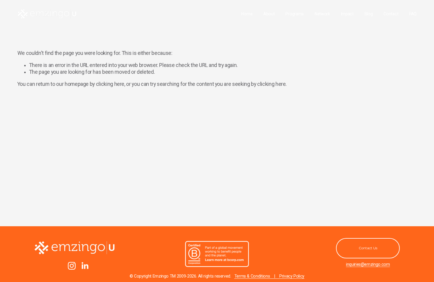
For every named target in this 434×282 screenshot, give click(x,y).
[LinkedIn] (85, 266)
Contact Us (368, 248)
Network (322, 14)
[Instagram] (72, 266)
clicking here (110, 84)
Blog (369, 14)
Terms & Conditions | (256, 276)
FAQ (413, 14)
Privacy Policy (291, 276)
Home (246, 14)
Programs (294, 14)
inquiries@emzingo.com (368, 264)
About (269, 14)
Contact (391, 14)
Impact (347, 14)
